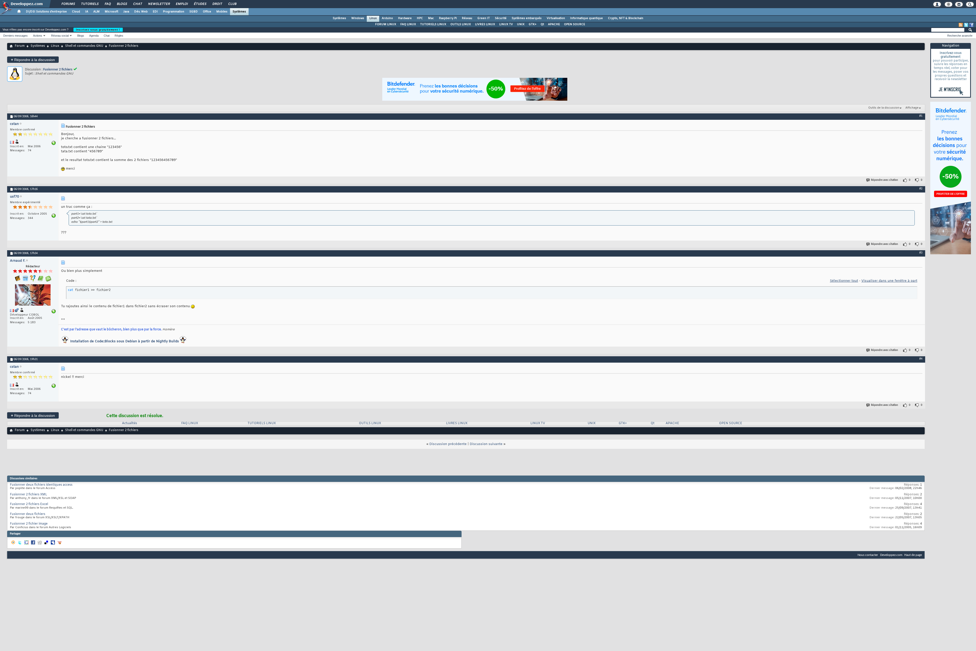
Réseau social (60, 35)
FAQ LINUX (408, 24)
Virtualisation (556, 18)
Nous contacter (868, 555)
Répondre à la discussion (33, 59)
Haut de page (913, 555)
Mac (431, 18)
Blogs (121, 4)
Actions (37, 35)
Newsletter (158, 4)
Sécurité (501, 18)
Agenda (94, 35)
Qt (542, 24)
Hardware (405, 18)
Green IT (483, 18)
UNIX (521, 24)
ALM (96, 11)
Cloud (76, 11)
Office (207, 11)
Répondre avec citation (884, 180)
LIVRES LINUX (485, 24)
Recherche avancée (959, 35)
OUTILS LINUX (460, 24)
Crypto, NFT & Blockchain (625, 18)
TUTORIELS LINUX (433, 24)
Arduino (387, 18)
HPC (420, 18)
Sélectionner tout (844, 281)
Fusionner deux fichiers (27, 514)
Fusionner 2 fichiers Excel (29, 504)
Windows (357, 18)
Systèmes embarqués (527, 18)
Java (126, 11)
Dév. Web (141, 11)
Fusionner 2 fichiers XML (28, 495)
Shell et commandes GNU (84, 46)
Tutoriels (89, 4)
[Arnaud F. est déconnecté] (33, 295)
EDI (155, 11)
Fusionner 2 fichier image (29, 524)
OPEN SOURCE (574, 24)
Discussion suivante (486, 444)
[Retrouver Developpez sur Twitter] (966, 25)
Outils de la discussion (883, 108)
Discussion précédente (448, 444)
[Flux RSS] (961, 25)
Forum (20, 46)
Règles (119, 35)
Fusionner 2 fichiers (57, 69)
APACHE (554, 24)
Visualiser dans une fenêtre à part (889, 281)
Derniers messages (15, 35)
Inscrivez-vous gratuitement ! (98, 29)
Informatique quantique (586, 18)
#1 (920, 115)
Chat (137, 4)
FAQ (107, 4)
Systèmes (239, 11)
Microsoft (111, 11)
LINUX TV (506, 24)
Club (232, 4)
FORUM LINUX (385, 24)
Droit (217, 4)
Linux (373, 18)
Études (200, 4)
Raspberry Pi (448, 18)
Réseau (467, 18)
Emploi (181, 4)
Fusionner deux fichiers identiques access (41, 485)
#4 (920, 358)
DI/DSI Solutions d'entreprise (46, 11)
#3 (920, 252)
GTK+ (533, 24)
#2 (920, 188)
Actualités (129, 423)
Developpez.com (891, 555)
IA (86, 11)
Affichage (912, 108)
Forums (68, 4)
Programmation (173, 11)
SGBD (193, 11)
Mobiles (221, 11)
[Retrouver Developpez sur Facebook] (971, 25)
